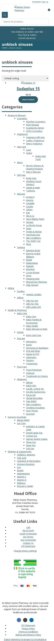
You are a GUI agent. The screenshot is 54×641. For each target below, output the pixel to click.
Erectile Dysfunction (35, 391)
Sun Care (21, 423)
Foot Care (22, 366)
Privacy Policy (28, 628)
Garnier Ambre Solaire (36, 439)
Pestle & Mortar (34, 231)
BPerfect (30, 269)
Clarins (29, 209)
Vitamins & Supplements (20, 451)
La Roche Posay (34, 225)
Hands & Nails (33, 187)
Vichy (28, 244)
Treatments (32, 363)
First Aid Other (33, 351)
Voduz (29, 153)
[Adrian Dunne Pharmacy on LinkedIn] (31, 620)
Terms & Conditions (28, 631)
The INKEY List (33, 241)
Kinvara (29, 222)
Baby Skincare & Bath (36, 329)
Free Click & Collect (27, 35)
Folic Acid (21, 457)
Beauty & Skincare (17, 115)
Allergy (29, 382)
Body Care (31, 178)
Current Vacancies (27, 38)
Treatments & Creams (37, 376)
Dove (28, 275)
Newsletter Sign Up (40, 2)
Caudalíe (30, 203)
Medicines (22, 379)
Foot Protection (34, 369)
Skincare (21, 193)
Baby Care (22, 313)
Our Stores (28, 536)
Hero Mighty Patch (35, 219)
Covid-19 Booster (28, 533)
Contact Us (28, 543)
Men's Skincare (33, 171)
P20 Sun (30, 448)
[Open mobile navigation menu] (2, 8)
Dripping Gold (32, 278)
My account (28, 530)
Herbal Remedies (34, 398)
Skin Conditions (33, 237)
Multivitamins (23, 473)
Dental (20, 332)
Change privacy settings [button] (25, 550)
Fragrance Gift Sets (35, 137)
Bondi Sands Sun (34, 432)
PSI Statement (28, 546)
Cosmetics (22, 118)
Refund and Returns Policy (28, 634)
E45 (28, 212)
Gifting (11, 288)
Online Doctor (27, 28)
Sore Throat (32, 410)
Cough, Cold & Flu (35, 388)
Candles (21, 291)
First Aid (21, 338)
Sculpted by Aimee (35, 127)
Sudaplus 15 (28, 88)
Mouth (20, 470)
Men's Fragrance (34, 143)
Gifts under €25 (33, 307)
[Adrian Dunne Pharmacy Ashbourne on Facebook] (19, 620)
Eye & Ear (31, 395)
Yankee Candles (33, 294)
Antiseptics (31, 341)
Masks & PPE (32, 354)
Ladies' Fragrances (35, 140)
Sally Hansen (32, 285)
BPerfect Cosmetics (35, 121)
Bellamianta (32, 263)
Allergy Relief (23, 420)
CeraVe (29, 206)
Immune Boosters (26, 464)
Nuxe (28, 228)
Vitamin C (21, 476)
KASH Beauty (32, 124)
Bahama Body (33, 250)
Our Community (28, 539)
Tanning (21, 247)
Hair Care (21, 146)
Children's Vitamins (26, 454)
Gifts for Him (32, 303)
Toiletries (30, 190)
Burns (29, 344)
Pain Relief (31, 401)
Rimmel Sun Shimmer (36, 281)
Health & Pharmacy (17, 310)
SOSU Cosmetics (34, 131)
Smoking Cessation (35, 407)
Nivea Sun (31, 442)
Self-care (21, 175)
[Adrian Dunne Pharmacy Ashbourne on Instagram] (25, 620)
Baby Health (32, 325)
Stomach (30, 413)
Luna (28, 149)
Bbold (29, 259)
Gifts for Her (32, 300)
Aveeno (29, 200)
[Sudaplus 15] (28, 82)
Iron (19, 467)
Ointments (31, 357)
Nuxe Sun (30, 445)
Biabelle (30, 266)
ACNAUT (30, 197)
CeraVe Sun (31, 435)
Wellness (21, 483)
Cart (28, 527)
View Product (28, 99)
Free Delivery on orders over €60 (27, 31)
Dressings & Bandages (37, 347)
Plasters (30, 360)
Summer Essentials (17, 417)
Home (4, 48)
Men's (20, 162)
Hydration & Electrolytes (28, 461)
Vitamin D (21, 479)
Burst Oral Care (33, 335)
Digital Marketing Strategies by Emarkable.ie (25, 639)
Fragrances (22, 134)
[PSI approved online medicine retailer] (25, 579)
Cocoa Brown (32, 272)
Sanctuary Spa (33, 234)
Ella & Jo (30, 215)
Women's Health (25, 486)
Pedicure (30, 373)
